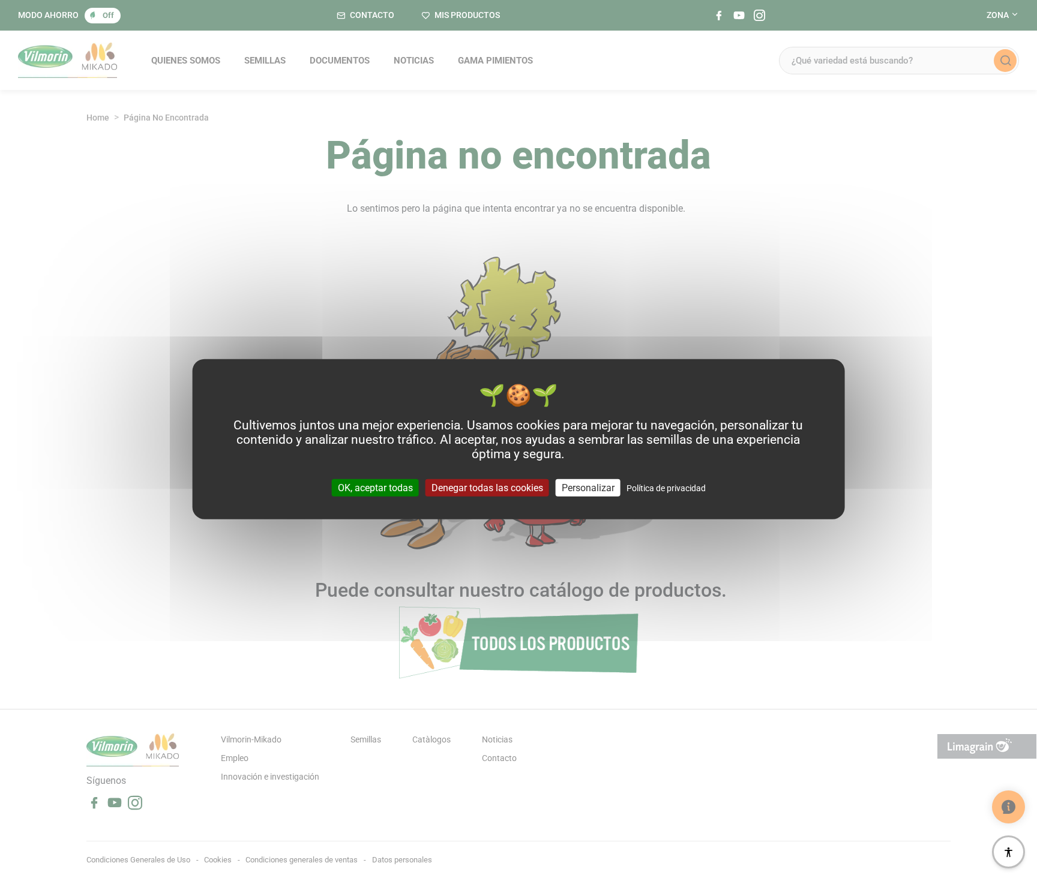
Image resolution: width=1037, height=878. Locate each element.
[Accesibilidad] (1008, 851)
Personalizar (588, 487)
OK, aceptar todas (375, 487)
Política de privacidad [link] (666, 487)
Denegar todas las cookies (487, 487)
